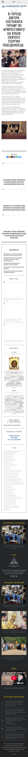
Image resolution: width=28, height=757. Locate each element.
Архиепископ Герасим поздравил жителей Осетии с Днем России (13, 254)
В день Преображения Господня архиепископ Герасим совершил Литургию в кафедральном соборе (15, 736)
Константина (20, 379)
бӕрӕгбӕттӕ (7, 456)
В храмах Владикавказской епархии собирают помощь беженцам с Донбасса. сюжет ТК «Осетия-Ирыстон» (14, 321)
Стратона (16, 402)
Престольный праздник (10, 476)
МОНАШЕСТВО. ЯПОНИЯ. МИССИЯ (14, 688)
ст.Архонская (7, 486)
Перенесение (14, 372)
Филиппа (21, 402)
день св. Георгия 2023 (9, 465)
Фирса (22, 398)
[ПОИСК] (25, 2)
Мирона (15, 396)
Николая (21, 406)
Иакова (18, 382)
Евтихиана (7, 403)
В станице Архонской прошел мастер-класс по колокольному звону (15, 728)
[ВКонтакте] (7, 157)
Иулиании (19, 401)
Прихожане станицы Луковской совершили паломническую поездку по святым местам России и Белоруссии (14, 235)
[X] (12, 157)
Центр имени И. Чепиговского (12, 425)
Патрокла (7, 401)
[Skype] (18, 157)
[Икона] (14, 370)
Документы (14, 250)
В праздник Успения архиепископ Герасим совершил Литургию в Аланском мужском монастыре (14, 182)
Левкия (7, 399)
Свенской (14, 409)
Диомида (12, 376)
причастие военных (9, 503)
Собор (21, 405)
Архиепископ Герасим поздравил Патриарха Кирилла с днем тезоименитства (13, 259)
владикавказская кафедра (11, 506)
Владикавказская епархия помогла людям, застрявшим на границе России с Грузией (14, 299)
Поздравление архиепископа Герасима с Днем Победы (12, 263)
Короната (11, 399)
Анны (12, 382)
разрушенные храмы (9, 495)
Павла (14, 401)
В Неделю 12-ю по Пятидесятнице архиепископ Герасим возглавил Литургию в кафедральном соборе (14, 208)
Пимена (8, 398)
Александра (14, 380)
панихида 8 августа (9, 459)
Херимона (21, 377)
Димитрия (19, 407)
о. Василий (7, 468)
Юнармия (6, 509)
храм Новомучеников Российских (13, 483)
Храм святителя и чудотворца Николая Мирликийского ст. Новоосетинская (12, 452)
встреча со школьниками (10, 474)
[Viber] (14, 157)
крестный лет (7, 462)
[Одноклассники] (10, 157)
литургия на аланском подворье (12, 471)
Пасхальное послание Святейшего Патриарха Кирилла (13, 271)
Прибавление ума (19, 411)
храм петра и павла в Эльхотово (12, 498)
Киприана (13, 403)
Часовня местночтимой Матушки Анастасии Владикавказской (12, 480)
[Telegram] (20, 157)
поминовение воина (9, 501)
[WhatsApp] (16, 157)
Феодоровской (10, 383)
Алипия (21, 403)
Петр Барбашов (8, 492)
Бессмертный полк (9, 489)
